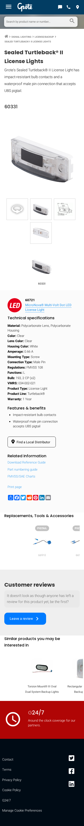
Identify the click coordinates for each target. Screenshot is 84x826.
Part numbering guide (22, 469)
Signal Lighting (21, 37)
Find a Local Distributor (33, 442)
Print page (15, 487)
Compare (42, 691)
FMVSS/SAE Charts (21, 476)
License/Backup (44, 37)
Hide (75, 558)
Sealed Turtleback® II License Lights (28, 41)
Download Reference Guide (27, 462)
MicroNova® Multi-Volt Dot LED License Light (48, 307)
